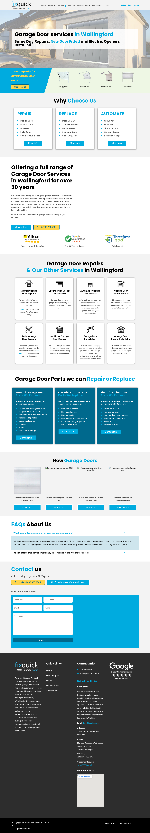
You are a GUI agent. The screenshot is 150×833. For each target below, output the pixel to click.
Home (49, 670)
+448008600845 (84, 765)
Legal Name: (83, 770)
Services (50, 680)
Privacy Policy (110, 823)
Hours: (80, 739)
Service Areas (52, 685)
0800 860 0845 (130, 5)
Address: (81, 728)
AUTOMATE (112, 114)
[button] (75, 533)
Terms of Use (125, 823)
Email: (80, 723)
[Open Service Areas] (89, 5)
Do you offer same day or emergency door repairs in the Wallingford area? (51, 552)
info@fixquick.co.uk (91, 723)
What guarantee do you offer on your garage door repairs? (43, 533)
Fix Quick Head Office (87, 681)
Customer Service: (85, 762)
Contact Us (51, 690)
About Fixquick (53, 675)
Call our (22, 309)
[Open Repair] (55, 5)
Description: (83, 686)
